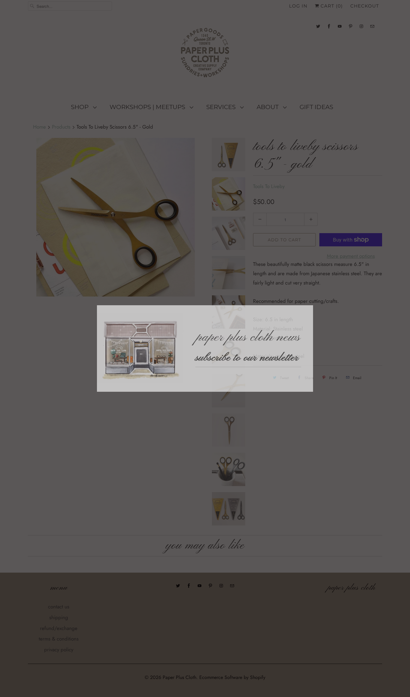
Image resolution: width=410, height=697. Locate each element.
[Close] (308, 311)
